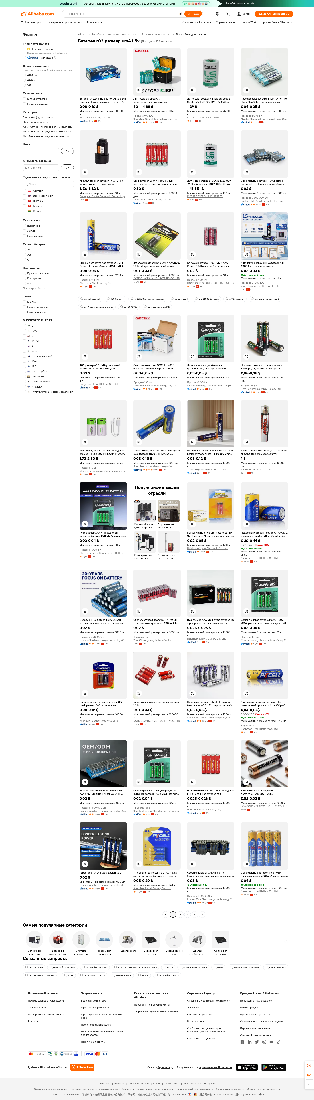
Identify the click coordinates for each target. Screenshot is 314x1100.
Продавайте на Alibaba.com (256, 1000)
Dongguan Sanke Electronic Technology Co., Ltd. (103, 196)
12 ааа (145, 975)
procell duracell (92, 299)
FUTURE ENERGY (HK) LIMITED (205, 117)
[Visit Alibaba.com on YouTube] (271, 1042)
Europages (210, 1083)
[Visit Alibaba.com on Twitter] (257, 1042)
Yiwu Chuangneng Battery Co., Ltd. (260, 286)
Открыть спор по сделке (201, 1014)
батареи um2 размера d (246, 967)
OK (67, 151)
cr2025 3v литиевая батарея (149, 299)
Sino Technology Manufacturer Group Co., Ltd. (210, 385)
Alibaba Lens (47, 1067)
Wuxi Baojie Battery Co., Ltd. (95, 117)
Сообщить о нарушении (201, 1038)
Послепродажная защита (96, 1024)
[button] (180, 14)
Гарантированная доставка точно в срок (101, 1016)
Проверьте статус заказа (255, 1014)
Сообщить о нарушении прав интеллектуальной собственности (207, 1030)
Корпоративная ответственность (47, 1014)
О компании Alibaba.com (43, 993)
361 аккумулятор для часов (43, 975)
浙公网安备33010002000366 (216, 1094)
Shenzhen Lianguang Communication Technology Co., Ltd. (103, 470)
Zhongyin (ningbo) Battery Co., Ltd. (206, 469)
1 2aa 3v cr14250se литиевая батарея (137, 967)
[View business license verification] (190, 1094)
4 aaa (220, 967)
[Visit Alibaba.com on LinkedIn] (249, 1042)
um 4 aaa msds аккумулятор (98, 307)
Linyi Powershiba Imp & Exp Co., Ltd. (261, 388)
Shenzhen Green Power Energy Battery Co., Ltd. (103, 553)
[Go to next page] (202, 914)
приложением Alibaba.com (215, 1067)
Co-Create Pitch (37, 1007)
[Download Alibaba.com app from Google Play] (273, 1067)
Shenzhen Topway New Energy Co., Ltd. (155, 466)
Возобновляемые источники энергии (114, 34)
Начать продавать (250, 1007)
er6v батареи (36, 967)
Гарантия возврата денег (95, 1007)
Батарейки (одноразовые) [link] (191, 34)
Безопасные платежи (93, 1000)
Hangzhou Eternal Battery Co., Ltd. (152, 199)
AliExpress (105, 1083)
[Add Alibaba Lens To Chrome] (82, 1067)
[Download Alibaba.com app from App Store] (247, 1067)
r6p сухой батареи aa (64, 967)
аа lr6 (70, 975)
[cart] (229, 14)
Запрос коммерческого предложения (156, 1011)
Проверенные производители (152, 1004)
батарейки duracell (169, 975)
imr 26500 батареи (209, 299)
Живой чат (193, 1007)
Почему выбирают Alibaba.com (46, 1000)
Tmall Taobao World (139, 1083)
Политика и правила (93, 1041)
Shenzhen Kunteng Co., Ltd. (256, 469)
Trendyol (196, 1083)
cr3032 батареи (277, 967)
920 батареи (117, 299)
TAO (185, 1083)
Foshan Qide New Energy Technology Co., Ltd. (264, 201)
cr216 (170, 967)
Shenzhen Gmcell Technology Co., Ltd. (155, 119)
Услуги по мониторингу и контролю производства (102, 1033)
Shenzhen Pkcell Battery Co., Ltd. (98, 283)
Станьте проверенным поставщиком (262, 1021)
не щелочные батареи (195, 967)
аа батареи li (181, 299)
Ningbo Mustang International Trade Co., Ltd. (264, 119)
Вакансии (33, 1021)
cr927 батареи (236, 299)
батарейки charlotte (96, 967)
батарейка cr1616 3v (94, 975)
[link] (309, 1065)
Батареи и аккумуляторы (156, 34)
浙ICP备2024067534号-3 (250, 1094)
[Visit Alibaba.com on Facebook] (242, 1042)
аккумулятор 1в (123, 975)
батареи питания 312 (159, 307)
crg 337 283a (130, 307)
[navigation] (48, 475)
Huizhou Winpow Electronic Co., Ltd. (207, 548)
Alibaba (82, 34)
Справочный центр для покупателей (208, 1000)
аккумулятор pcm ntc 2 (267, 299)
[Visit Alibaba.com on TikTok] (279, 1042)
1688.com (119, 1083)
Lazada (157, 1083)
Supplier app (165, 1067)
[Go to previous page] (165, 914)
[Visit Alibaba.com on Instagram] (264, 1042)
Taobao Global (172, 1083)
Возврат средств (197, 1021)
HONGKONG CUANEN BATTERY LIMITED (210, 283)
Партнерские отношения (255, 1028)
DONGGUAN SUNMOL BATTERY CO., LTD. (156, 278)
